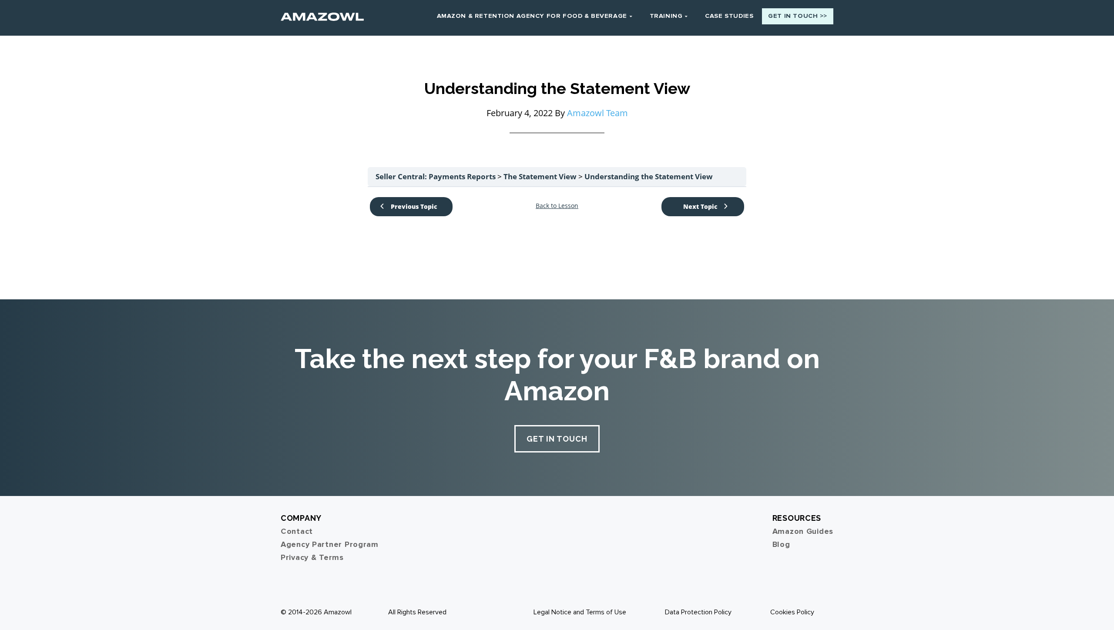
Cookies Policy (792, 612)
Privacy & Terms (312, 557)
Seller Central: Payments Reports (436, 176)
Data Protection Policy (698, 612)
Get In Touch (557, 438)
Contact (297, 531)
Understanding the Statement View (648, 176)
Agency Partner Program (330, 544)
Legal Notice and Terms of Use (580, 612)
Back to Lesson (557, 206)
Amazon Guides (802, 531)
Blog (781, 544)
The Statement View (540, 176)
